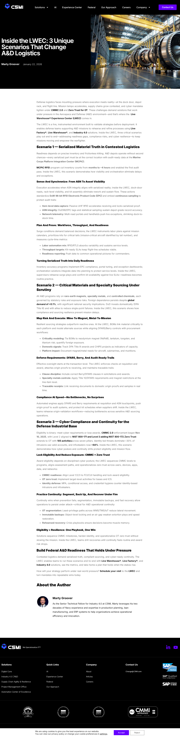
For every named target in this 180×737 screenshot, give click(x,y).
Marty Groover (63, 598)
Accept (121, 732)
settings (103, 734)
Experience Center (72, 7)
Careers (126, 7)
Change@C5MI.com (134, 671)
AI (55, 7)
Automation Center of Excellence (16, 692)
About (88, 671)
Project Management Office (13, 686)
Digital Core (6, 671)
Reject (137, 732)
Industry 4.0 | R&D (9, 676)
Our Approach (108, 7)
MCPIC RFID (43, 167)
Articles (89, 676)
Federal (91, 7)
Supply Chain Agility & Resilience (16, 681)
